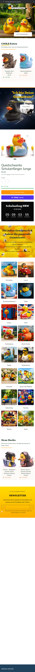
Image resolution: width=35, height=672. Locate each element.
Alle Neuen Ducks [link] (6, 447)
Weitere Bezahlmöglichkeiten (17, 200)
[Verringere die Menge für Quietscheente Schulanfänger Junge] (2, 181)
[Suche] (29, 7)
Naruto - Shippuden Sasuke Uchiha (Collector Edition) (9, 471)
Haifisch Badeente (25, 71)
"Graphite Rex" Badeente (9, 72)
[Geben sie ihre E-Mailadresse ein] (32, 507)
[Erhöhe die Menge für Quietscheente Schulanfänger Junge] (8, 181)
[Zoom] (27, 136)
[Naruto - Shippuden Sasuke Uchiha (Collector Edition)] (9, 459)
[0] (32, 7)
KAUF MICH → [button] (27, 107)
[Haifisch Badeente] (26, 61)
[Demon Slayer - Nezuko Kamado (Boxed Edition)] (26, 459)
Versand (8, 174)
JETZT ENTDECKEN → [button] (22, 34)
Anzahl (3, 178)
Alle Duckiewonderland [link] (8, 49)
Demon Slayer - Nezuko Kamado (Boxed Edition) (26, 471)
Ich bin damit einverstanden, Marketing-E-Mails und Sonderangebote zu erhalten (18, 511)
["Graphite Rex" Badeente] (9, 61)
